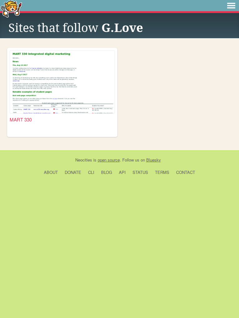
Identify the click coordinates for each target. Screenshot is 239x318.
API (122, 172)
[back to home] (11, 8)
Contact (185, 172)
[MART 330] (62, 82)
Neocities (83, 160)
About (51, 172)
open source (109, 160)
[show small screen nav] (231, 5)
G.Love (122, 28)
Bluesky (153, 160)
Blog (106, 172)
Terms (162, 172)
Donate (73, 172)
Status (140, 172)
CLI (91, 172)
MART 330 (21, 119)
